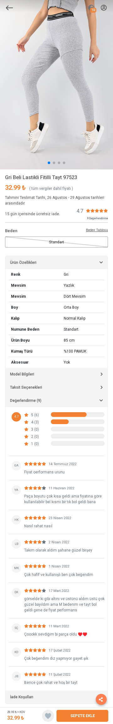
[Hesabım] (103, 8)
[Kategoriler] (9, 8)
